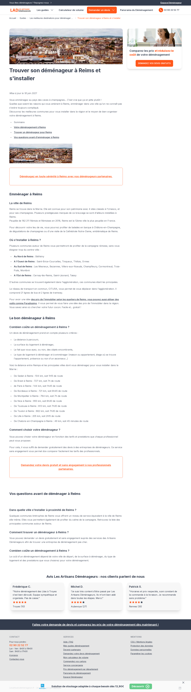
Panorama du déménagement (77, 673)
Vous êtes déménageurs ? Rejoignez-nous (29, 3)
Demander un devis (99, 10)
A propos (13, 655)
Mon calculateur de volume (75, 657)
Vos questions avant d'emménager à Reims (36, 137)
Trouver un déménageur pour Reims (33, 132)
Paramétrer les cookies (141, 653)
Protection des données (142, 646)
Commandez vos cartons (74, 661)
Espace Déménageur (171, 3)
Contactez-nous (16, 659)
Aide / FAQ (68, 642)
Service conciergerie (73, 665)
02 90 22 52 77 (171, 10)
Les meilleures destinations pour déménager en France (52, 18)
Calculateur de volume (71, 10)
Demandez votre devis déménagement (81, 653)
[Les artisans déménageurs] (20, 10)
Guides (23, 18)
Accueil (12, 18)
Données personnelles (141, 649)
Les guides (43, 10)
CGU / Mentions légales (141, 642)
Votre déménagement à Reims (30, 127)
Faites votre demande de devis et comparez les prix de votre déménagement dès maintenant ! (95, 624)
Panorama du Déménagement (136, 10)
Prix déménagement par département (80, 669)
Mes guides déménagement (76, 646)
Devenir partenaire (72, 649)
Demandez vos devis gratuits (154, 63)
